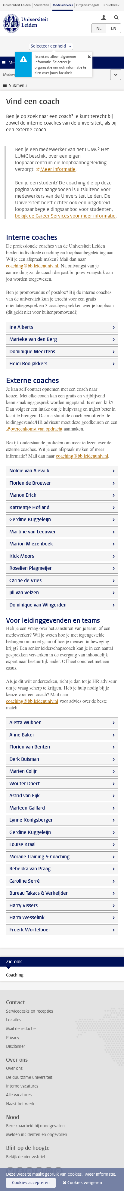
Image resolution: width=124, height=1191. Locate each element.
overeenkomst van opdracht (36, 428)
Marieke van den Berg (33, 339)
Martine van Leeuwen (33, 532)
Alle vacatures (19, 1095)
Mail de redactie (21, 1029)
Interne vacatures (22, 1086)
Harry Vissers (23, 905)
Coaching (14, 975)
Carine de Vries (25, 580)
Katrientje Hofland (29, 507)
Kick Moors (21, 556)
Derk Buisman (24, 759)
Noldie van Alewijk (29, 470)
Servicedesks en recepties (29, 1011)
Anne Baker (21, 735)
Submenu (18, 85)
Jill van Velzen (24, 592)
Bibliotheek (111, 5)
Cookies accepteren (31, 1183)
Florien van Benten (29, 747)
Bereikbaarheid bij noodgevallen (35, 1126)
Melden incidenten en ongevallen (36, 1134)
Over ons (14, 1068)
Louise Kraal (22, 844)
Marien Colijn (23, 771)
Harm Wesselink (27, 917)
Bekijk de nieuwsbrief (25, 1157)
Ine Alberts (21, 327)
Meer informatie (58, 169)
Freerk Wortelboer (29, 930)
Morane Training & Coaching (39, 856)
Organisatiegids (87, 5)
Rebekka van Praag (30, 868)
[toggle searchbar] (116, 17)
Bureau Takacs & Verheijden (39, 893)
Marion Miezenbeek (31, 544)
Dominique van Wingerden (38, 605)
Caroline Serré (24, 881)
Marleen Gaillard (27, 808)
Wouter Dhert (24, 783)
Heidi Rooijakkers (28, 363)
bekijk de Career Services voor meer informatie (65, 216)
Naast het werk (20, 1104)
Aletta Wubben (25, 722)
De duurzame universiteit (29, 1077)
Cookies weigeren (84, 1183)
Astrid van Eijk (24, 795)
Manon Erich (22, 495)
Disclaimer (15, 1046)
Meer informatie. (100, 1174)
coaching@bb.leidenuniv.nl (32, 265)
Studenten (41, 5)
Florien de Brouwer (30, 483)
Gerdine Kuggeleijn (30, 519)
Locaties (13, 1020)
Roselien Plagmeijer (30, 568)
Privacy (12, 1038)
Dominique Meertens (32, 351)
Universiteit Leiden (17, 5)
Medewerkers (62, 5)
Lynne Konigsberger (31, 820)
